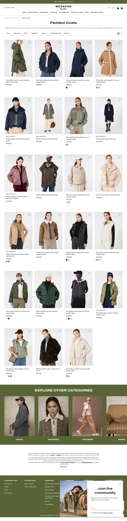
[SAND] (68, 87)
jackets (58, 455)
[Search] (109, 8)
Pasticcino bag (87, 462)
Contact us (8, 483)
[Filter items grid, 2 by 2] (121, 33)
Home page (7, 18)
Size (25, 33)
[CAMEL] (8, 261)
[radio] (66, 87)
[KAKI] (66, 144)
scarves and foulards (68, 462)
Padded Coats (26, 18)
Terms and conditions (52, 483)
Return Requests (30, 486)
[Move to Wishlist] (29, 43)
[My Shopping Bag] (121, 8)
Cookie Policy (49, 486)
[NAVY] (66, 87)
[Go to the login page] (113, 8)
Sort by (66, 33)
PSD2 (6, 486)
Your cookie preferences (53, 493)
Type (7, 33)
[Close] (120, 484)
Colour (44, 33)
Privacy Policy (49, 490)
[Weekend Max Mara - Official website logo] (63, 8)
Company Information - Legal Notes (52, 497)
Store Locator (29, 483)
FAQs (6, 490)
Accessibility (49, 504)
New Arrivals (56, 33)
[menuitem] (25, 13)
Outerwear (16, 18)
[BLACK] (6, 261)
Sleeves (17, 33)
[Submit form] (118, 508)
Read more (63, 466)
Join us (47, 501)
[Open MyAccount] (115, 7)
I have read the (103, 512)
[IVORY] (96, 259)
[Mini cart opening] (123, 7)
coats (52, 455)
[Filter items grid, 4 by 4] (118, 33)
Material (34, 33)
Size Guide (8, 493)
